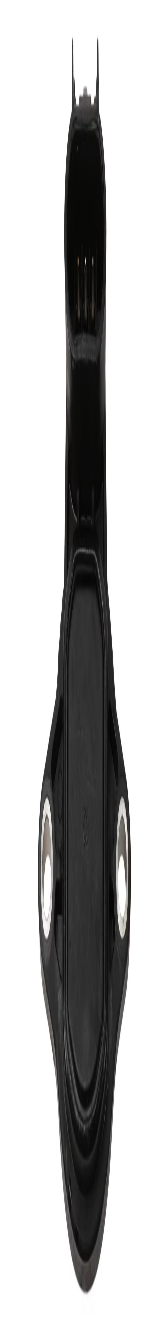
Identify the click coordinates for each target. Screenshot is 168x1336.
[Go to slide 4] (9, 542)
